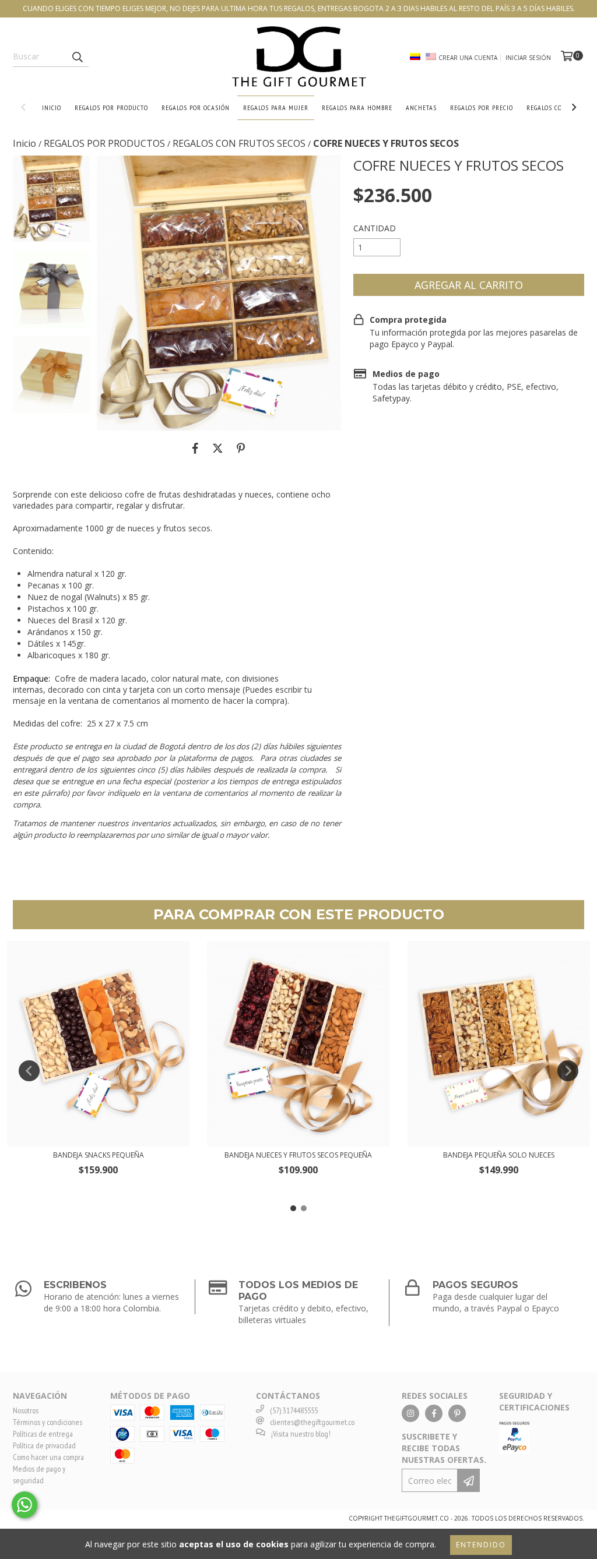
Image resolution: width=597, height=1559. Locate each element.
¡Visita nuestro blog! (301, 1434)
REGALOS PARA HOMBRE (357, 107)
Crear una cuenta (467, 58)
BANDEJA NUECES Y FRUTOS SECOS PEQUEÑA (298, 1155)
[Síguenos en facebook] (434, 1413)
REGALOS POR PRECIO (481, 107)
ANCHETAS (421, 107)
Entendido (481, 1545)
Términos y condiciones (47, 1422)
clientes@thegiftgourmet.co (312, 1422)
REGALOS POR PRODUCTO (111, 107)
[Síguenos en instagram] (410, 1413)
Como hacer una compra (48, 1457)
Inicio (24, 143)
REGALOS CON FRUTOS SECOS (239, 143)
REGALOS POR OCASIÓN (195, 107)
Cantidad (374, 228)
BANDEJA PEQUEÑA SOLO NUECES (498, 1155)
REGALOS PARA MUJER (275, 107)
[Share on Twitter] (217, 448)
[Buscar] (77, 56)
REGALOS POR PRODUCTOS (104, 143)
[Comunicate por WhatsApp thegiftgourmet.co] (24, 1504)
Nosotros (25, 1410)
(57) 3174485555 (294, 1410)
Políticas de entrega (43, 1434)
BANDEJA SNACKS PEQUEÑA (98, 1155)
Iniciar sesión (528, 58)
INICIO (51, 107)
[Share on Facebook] (195, 448)
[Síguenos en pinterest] (457, 1413)
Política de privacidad (44, 1445)
